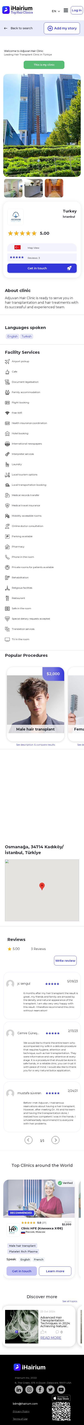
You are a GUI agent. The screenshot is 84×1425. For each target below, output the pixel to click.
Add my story (65, 28)
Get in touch (37, 268)
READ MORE (50, 1338)
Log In (77, 10)
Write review (65, 961)
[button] (42, 886)
